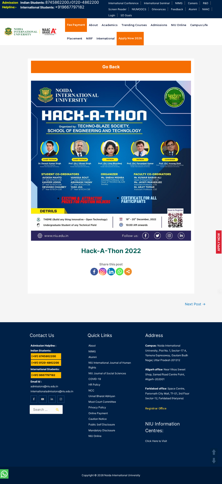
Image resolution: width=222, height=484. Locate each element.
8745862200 (57, 2)
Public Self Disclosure (101, 424)
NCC (91, 390)
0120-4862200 (85, 2)
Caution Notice (97, 418)
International (105, 38)
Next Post (195, 304)
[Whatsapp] (119, 271)
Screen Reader (117, 9)
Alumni (193, 9)
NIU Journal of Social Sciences (107, 373)
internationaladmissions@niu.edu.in (52, 391)
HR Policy (94, 384)
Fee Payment (76, 24)
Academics (110, 25)
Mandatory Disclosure (101, 430)
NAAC (206, 9)
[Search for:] (46, 409)
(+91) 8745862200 (43, 356)
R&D (205, 3)
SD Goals (126, 15)
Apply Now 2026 (130, 38)
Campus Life (199, 25)
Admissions (159, 25)
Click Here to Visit (156, 441)
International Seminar (157, 3)
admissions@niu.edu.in (44, 386)
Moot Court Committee (102, 401)
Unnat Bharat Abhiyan (101, 396)
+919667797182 (69, 7)
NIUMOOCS (139, 9)
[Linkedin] (111, 271)
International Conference (123, 3)
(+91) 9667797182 (43, 375)
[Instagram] (102, 271)
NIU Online (178, 25)
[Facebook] (94, 271)
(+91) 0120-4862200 (45, 362)
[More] (128, 271)
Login (111, 15)
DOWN (214, 460)
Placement (74, 38)
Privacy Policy (97, 407)
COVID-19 (94, 379)
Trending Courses (134, 25)
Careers (193, 3)
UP (214, 452)
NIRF (89, 38)
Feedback (177, 9)
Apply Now (218, 242)
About (93, 25)
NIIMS (179, 3)
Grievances (159, 9)
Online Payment (98, 413)
